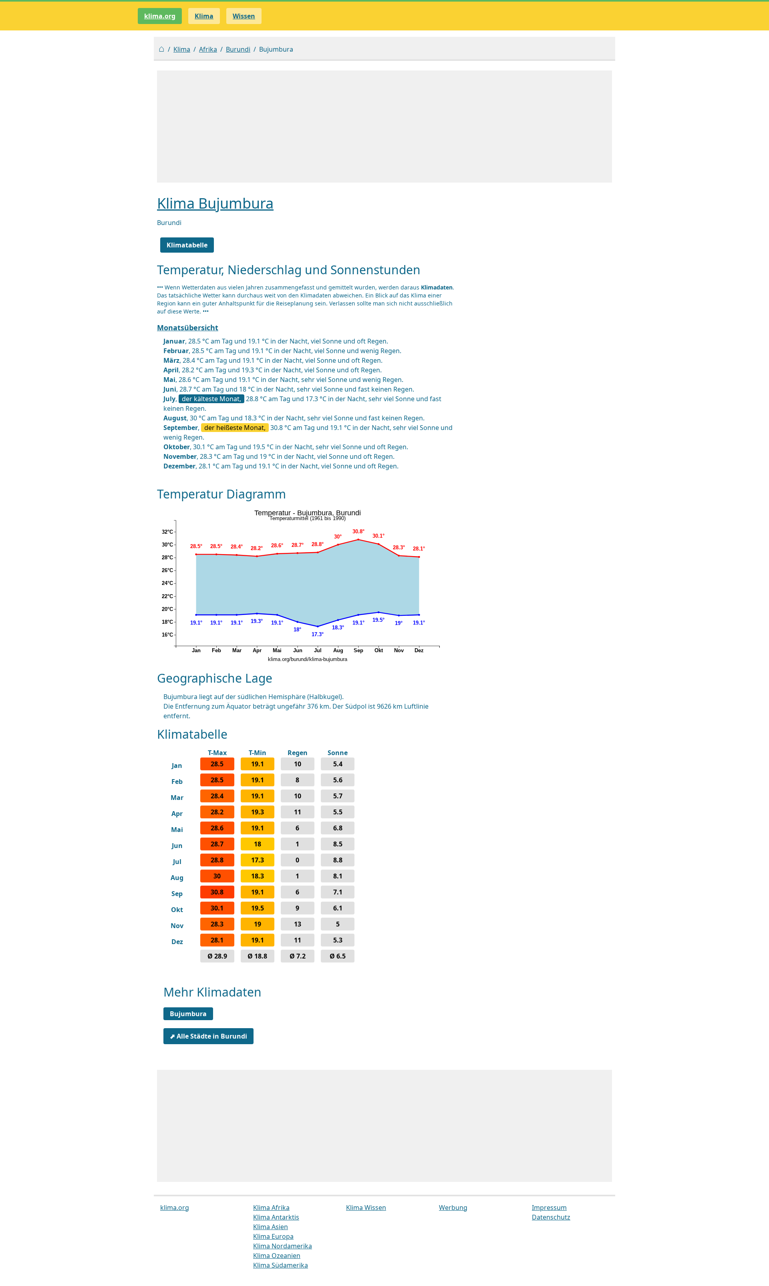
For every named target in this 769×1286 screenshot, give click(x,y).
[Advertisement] (384, 126)
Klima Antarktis (276, 1217)
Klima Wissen (366, 1207)
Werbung (453, 1207)
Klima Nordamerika (282, 1246)
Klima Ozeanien (276, 1255)
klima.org (159, 16)
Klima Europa (273, 1236)
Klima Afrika (271, 1207)
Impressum (549, 1207)
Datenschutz (551, 1217)
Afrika (208, 49)
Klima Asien (270, 1226)
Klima (181, 49)
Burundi (238, 49)
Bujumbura (188, 1013)
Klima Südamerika (280, 1265)
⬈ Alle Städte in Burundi (208, 1036)
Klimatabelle (187, 245)
